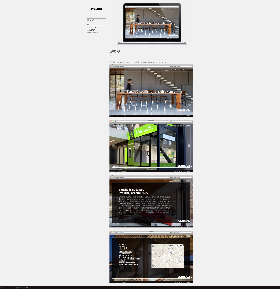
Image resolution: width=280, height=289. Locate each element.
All (88, 24)
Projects (91, 20)
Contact (91, 30)
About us (91, 27)
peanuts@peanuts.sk (92, 32)
